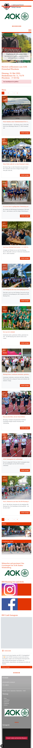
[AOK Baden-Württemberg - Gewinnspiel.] (16, 555)
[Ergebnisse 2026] (16, 529)
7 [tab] (20, 26)
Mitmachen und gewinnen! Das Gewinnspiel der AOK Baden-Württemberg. (13, 547)
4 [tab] (16, 26)
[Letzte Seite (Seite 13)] (17, 75)
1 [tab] (12, 26)
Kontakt (4, 672)
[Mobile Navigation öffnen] (29, 30)
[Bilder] (16, 511)
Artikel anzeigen (25, 115)
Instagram (6, 707)
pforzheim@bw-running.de (8, 664)
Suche (8, 672)
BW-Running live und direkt (13, 564)
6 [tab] (19, 26)
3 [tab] (15, 26)
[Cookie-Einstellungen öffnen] (2, 746)
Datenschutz (19, 672)
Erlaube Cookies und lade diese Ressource (16, 720)
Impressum (13, 672)
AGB (24, 672)
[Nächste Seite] (14, 75)
